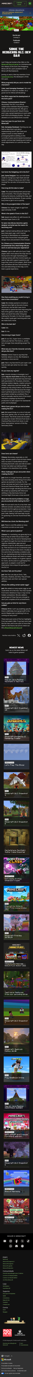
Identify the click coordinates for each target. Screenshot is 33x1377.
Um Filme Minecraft (8, 1280)
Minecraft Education (8, 1268)
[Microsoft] (6, 1359)
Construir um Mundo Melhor (10, 1278)
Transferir (5, 1302)
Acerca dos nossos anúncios (8, 1370)
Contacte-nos (6, 1304)
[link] (5, 1241)
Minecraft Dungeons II (8, 1261)
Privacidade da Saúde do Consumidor (10, 1365)
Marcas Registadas (18, 1368)
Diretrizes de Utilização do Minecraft (9, 1344)
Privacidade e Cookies (6, 1363)
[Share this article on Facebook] (29, 635)
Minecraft (5, 1259)
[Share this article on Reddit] (24, 635)
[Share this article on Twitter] (18, 635)
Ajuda (4, 1296)
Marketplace (6, 1286)
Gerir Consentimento (24, 1344)
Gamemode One (7, 77)
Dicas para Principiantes (9, 1293)
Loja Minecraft (6, 1288)
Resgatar (5, 1312)
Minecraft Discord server (10, 64)
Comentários (6, 1298)
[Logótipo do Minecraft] (7, 4)
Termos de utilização (6, 1368)
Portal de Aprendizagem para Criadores (13, 1273)
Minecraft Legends (7, 1266)
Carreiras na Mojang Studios (10, 1275)
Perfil (4, 1310)
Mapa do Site (6, 1300)
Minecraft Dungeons (8, 1263)
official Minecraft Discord (13, 628)
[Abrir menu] (30, 3)
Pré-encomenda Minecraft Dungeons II (12, 13)
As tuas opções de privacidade (12, 1373)
